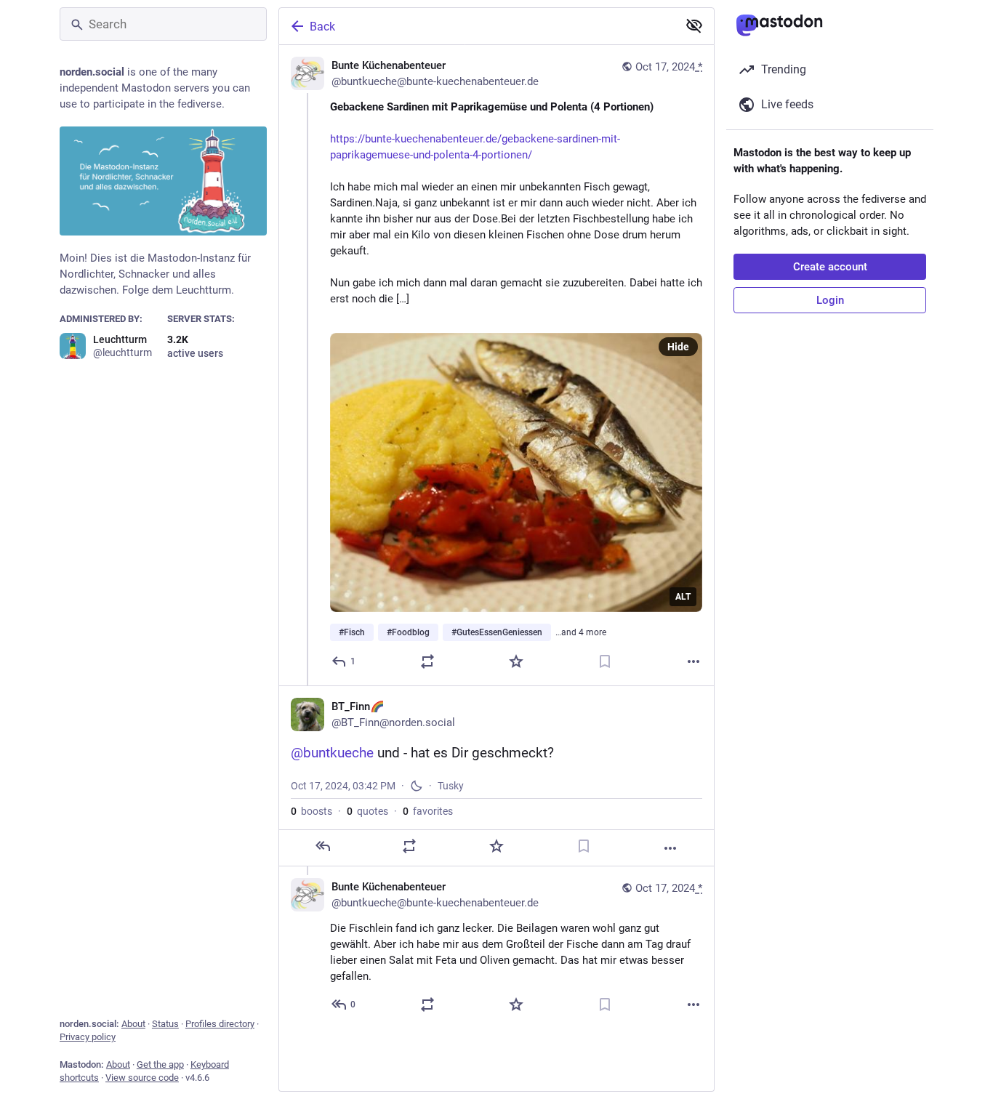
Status (165, 1023)
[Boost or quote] (427, 661)
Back (322, 26)
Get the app (160, 1064)
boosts (311, 811)
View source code (142, 1077)
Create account (830, 266)
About (133, 1023)
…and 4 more (580, 632)
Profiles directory (219, 1023)
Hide (678, 347)
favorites (428, 811)
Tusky (451, 786)
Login (830, 300)
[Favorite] (516, 661)
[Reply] (322, 846)
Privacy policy (88, 1036)
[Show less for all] (694, 25)
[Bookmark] (605, 661)
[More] (693, 661)
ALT (683, 597)
